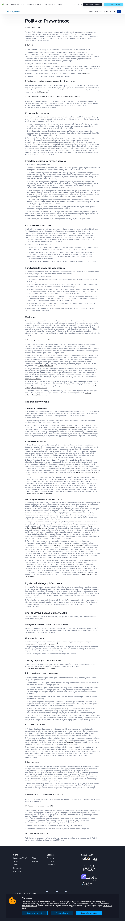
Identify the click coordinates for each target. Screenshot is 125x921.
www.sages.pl (86, 73)
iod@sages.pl (42, 92)
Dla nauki (50, 861)
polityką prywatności (67, 427)
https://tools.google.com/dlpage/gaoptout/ (41, 644)
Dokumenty (17, 871)
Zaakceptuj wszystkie (89, 913)
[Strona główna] (4, 12)
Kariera (15, 865)
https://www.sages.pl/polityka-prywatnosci (41, 668)
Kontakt (60, 4)
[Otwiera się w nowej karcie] (89, 859)
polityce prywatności (29, 906)
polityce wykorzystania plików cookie (39, 493)
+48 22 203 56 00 (95, 11)
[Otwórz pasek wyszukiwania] (74, 5)
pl (79, 4)
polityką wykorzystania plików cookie (68, 545)
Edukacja (50, 858)
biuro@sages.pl (109, 11)
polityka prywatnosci (13, 12)
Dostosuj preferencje (35, 913)
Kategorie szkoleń (93, 4)
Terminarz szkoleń (113, 4)
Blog (34, 858)
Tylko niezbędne (62, 913)
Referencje (17, 868)
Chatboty (51, 865)
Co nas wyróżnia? (19, 858)
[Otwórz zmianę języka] (81, 4)
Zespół (15, 861)
